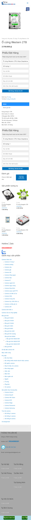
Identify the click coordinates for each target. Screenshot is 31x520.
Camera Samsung (10, 408)
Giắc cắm (7, 371)
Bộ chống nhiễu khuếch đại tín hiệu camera (17, 360)
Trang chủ (4, 38)
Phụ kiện (10, 38)
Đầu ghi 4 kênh (9, 326)
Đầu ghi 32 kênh (9, 323)
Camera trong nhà (10, 298)
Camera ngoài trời (10, 283)
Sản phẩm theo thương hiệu (9, 390)
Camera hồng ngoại (10, 275)
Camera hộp (8, 277)
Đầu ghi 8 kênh (9, 328)
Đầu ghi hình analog (10, 333)
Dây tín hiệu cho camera (11, 366)
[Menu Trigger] (27, 9)
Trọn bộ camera (6, 411)
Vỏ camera (8, 387)
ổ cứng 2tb (13, 99)
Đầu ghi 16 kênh (9, 318)
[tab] (15, 104)
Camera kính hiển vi (7, 309)
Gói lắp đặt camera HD (8, 349)
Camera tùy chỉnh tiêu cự (12, 301)
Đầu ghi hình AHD (9, 331)
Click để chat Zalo (10, 447)
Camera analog (9, 264)
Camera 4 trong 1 (9, 262)
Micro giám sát (9, 376)
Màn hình (7, 373)
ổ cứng (8, 99)
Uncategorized (6, 421)
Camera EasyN (9, 395)
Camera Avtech (9, 392)
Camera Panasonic (10, 405)
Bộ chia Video (8, 358)
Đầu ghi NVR (8, 346)
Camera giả (8, 269)
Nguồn (6, 379)
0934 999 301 (10, 518)
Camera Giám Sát (7, 259)
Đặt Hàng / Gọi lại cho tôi (15, 91)
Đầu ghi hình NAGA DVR (13, 341)
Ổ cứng (15, 38)
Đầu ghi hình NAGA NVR (13, 344)
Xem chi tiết (5, 468)
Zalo (23, 518)
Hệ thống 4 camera (10, 416)
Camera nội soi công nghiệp (9, 312)
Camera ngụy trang (10, 285)
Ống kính (7, 384)
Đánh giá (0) (6, 107)
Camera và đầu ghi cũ (11, 304)
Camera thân (8, 296)
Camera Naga (8, 402)
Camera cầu (8, 267)
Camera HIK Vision (10, 397)
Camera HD (8, 272)
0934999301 (7, 248)
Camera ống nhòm (10, 288)
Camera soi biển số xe (11, 293)
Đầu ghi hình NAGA (10, 336)
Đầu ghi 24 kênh (9, 320)
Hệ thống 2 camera (10, 413)
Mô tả (4, 104)
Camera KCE (8, 400)
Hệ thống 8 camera (10, 418)
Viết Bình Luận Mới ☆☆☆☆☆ (21, 177)
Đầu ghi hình (5, 315)
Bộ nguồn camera (10, 363)
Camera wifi (8, 306)
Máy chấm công (6, 352)
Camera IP (8, 280)
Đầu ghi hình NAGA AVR (13, 338)
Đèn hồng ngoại (9, 368)
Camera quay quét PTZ (11, 291)
